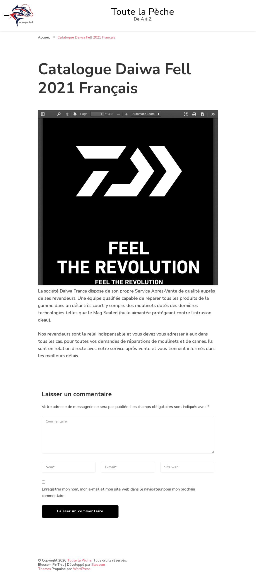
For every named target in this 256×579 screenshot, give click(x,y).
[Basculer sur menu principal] (6, 15)
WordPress (81, 568)
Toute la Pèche (142, 12)
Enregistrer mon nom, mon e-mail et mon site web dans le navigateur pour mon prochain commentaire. (118, 492)
